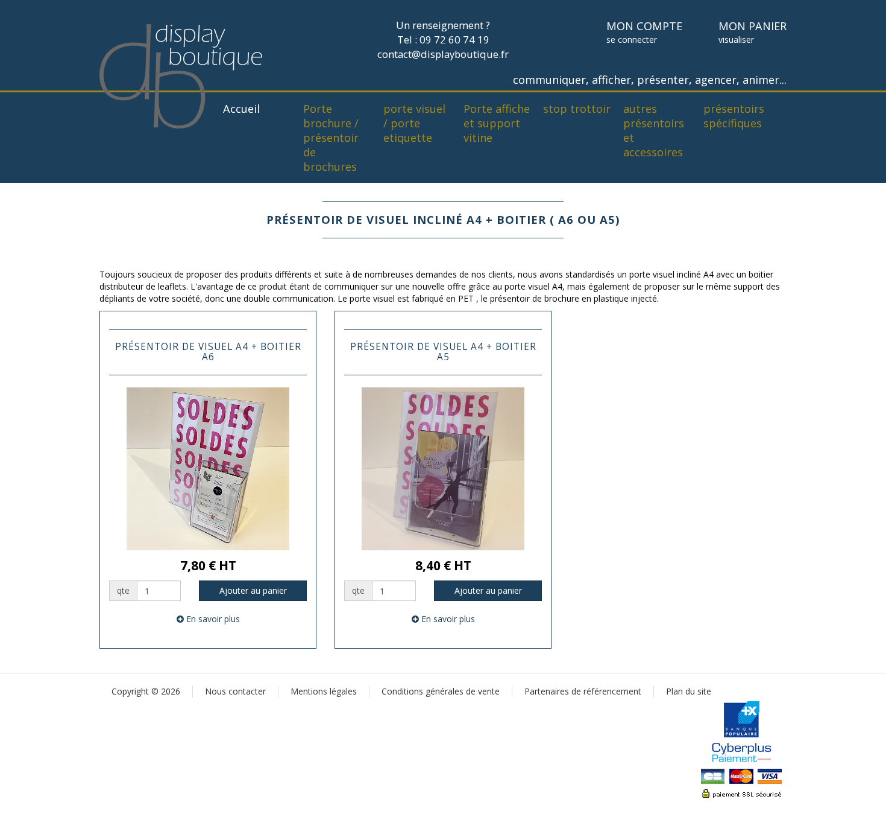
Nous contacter (235, 691)
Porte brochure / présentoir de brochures (331, 137)
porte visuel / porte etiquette (414, 123)
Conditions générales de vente (441, 691)
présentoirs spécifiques (733, 115)
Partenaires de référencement (582, 691)
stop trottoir (577, 108)
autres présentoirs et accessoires (653, 130)
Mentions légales (324, 691)
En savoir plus (212, 619)
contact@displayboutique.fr (443, 54)
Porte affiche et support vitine (496, 123)
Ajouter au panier (253, 590)
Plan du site (688, 691)
